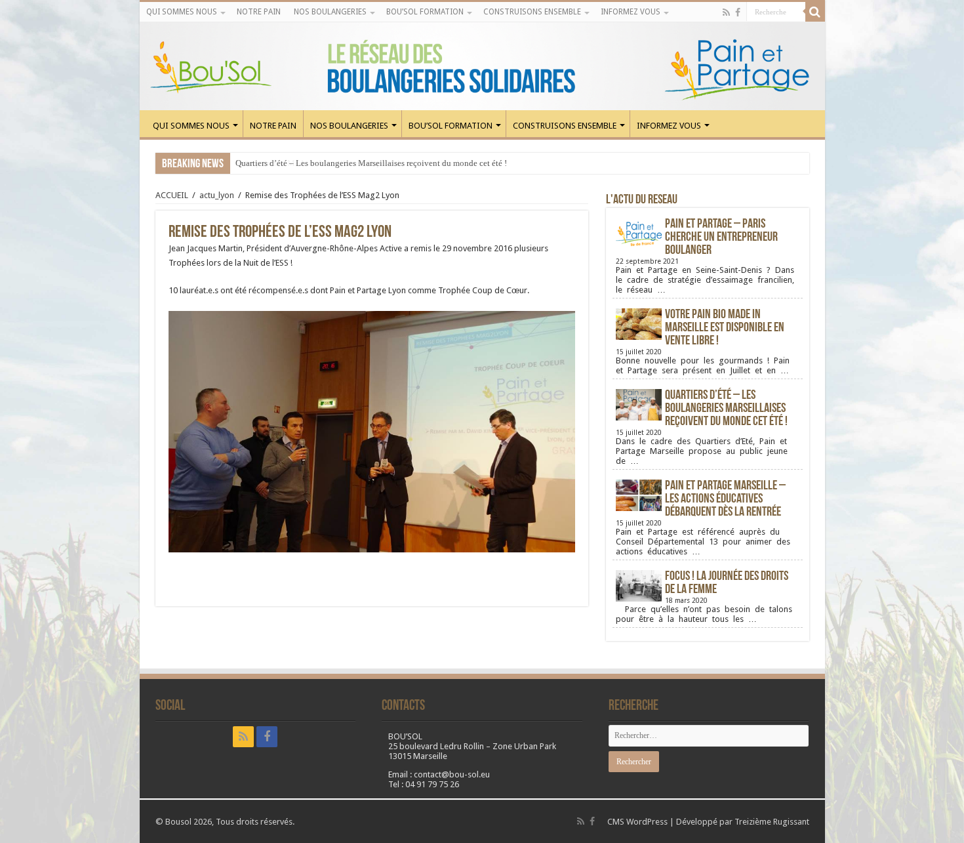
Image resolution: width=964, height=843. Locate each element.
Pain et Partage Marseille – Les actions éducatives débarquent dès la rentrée (725, 499)
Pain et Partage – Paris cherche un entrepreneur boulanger (721, 237)
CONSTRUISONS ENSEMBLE (532, 11)
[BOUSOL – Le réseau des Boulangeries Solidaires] (482, 66)
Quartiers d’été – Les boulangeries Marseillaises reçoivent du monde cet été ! (371, 163)
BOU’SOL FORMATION (425, 11)
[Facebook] (738, 12)
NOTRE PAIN (259, 11)
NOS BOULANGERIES (330, 11)
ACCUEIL (171, 195)
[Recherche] (815, 12)
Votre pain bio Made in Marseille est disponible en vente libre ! (724, 328)
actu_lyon (216, 195)
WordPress (647, 822)
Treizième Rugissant (771, 822)
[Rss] (726, 12)
